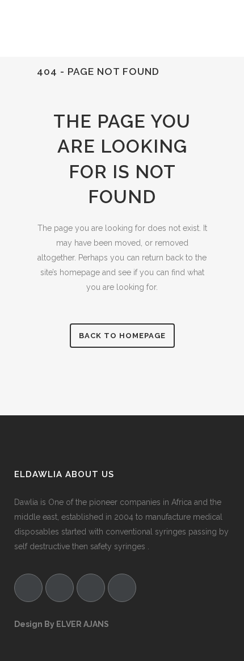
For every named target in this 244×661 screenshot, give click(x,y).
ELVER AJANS (82, 624)
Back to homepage (122, 335)
